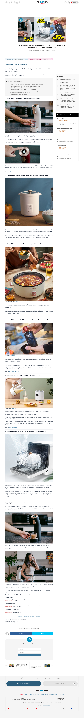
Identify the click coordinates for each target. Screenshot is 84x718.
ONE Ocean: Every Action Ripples (63, 154)
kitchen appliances (35, 628)
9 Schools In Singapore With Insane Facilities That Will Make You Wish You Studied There (67, 81)
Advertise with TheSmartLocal (23, 683)
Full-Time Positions (44, 694)
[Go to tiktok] (20, 2)
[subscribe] (74, 684)
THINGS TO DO (32, 6)
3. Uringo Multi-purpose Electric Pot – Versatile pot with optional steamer (25, 86)
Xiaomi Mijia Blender (13, 427)
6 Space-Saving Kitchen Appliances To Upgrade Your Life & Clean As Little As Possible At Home (42, 46)
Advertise (22, 694)
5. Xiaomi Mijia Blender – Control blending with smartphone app (23, 89)
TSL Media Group (46, 705)
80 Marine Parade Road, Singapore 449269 (66, 141)
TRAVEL (24, 6)
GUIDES (48, 6)
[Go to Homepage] (42, 2)
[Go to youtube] (17, 2)
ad (20, 628)
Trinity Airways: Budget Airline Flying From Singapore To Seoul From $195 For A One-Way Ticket (68, 100)
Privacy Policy (61, 694)
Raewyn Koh (33, 50)
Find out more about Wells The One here (18, 94)
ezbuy (18, 622)
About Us (26, 694)
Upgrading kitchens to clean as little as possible (20, 92)
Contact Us (32, 694)
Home (43, 50)
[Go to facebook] (9, 2)
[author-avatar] (30, 51)
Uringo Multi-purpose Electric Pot (16, 315)
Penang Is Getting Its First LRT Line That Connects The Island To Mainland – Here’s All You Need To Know (67, 87)
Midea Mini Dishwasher (14, 499)
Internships (37, 694)
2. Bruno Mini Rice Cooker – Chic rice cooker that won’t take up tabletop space (26, 84)
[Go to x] (6, 2)
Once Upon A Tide (60, 118)
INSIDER (41, 6)
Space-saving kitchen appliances (14, 81)
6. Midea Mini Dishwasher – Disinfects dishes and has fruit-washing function (25, 91)
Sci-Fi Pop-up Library (61, 137)
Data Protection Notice (53, 694)
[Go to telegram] (12, 2)
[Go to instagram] (14, 2)
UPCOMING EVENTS (57, 6)
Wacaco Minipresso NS (14, 371)
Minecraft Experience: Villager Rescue (64, 128)
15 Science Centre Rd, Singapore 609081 (65, 158)
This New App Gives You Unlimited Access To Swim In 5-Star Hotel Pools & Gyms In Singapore (68, 106)
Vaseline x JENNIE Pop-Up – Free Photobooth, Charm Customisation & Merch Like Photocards (68, 94)
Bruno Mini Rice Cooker (14, 240)
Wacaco (22, 622)
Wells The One (10, 171)
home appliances (26, 628)
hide (15, 79)
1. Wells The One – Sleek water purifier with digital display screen (23, 83)
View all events (73, 114)
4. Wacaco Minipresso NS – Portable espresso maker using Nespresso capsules (26, 87)
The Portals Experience (61, 145)
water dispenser (25, 141)
